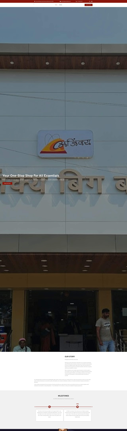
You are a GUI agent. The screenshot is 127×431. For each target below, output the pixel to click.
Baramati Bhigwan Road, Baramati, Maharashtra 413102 (44, 1)
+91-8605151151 (79, 1)
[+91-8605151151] (76, 1)
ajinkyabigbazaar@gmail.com (66, 1)
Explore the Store (7, 183)
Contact (60, 4)
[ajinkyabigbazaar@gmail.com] (60, 1)
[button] (34, 406)
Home (56, 4)
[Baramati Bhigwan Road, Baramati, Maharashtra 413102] (34, 1)
